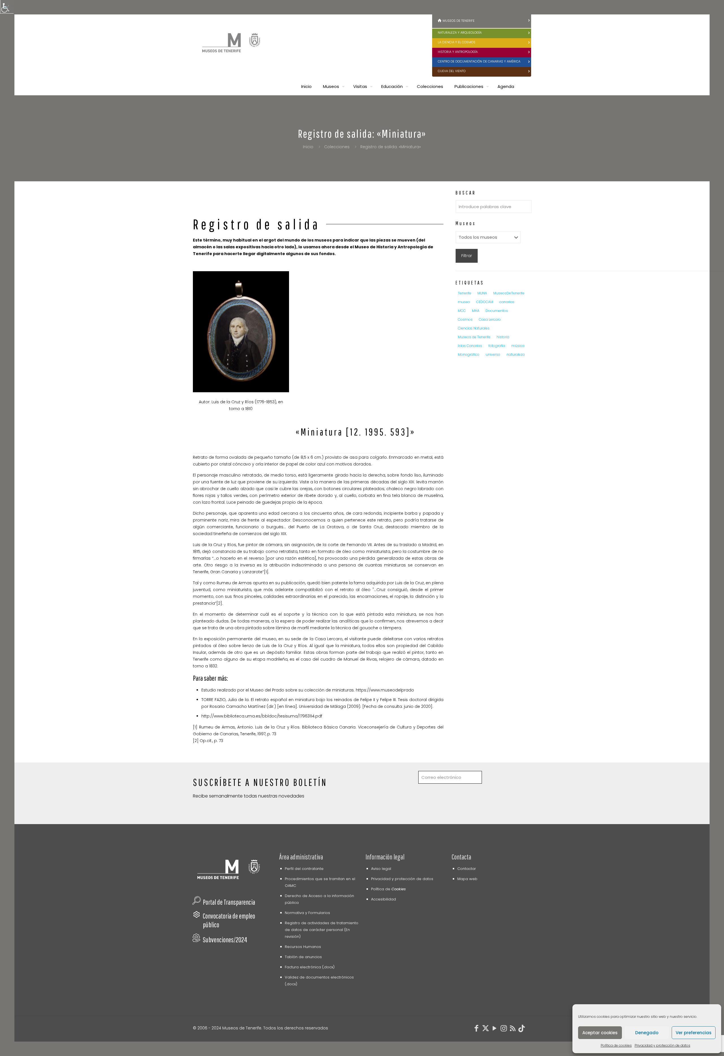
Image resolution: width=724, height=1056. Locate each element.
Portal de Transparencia (229, 902)
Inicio (308, 147)
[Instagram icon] (503, 1029)
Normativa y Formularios (307, 912)
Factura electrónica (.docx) (310, 967)
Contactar (466, 868)
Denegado (646, 1033)
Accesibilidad (383, 899)
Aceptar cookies (600, 1033)
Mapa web (467, 879)
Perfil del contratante (304, 868)
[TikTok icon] (521, 1029)
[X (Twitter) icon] (485, 1029)
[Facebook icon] (476, 1029)
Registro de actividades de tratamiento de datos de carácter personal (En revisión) (321, 929)
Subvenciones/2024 (225, 940)
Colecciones (337, 147)
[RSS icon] (512, 1029)
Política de (388, 889)
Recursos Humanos (303, 946)
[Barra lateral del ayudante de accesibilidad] (7, 7)
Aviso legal (381, 868)
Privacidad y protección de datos (662, 1045)
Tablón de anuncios (303, 957)
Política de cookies (616, 1045)
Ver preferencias (694, 1033)
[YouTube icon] (494, 1029)
